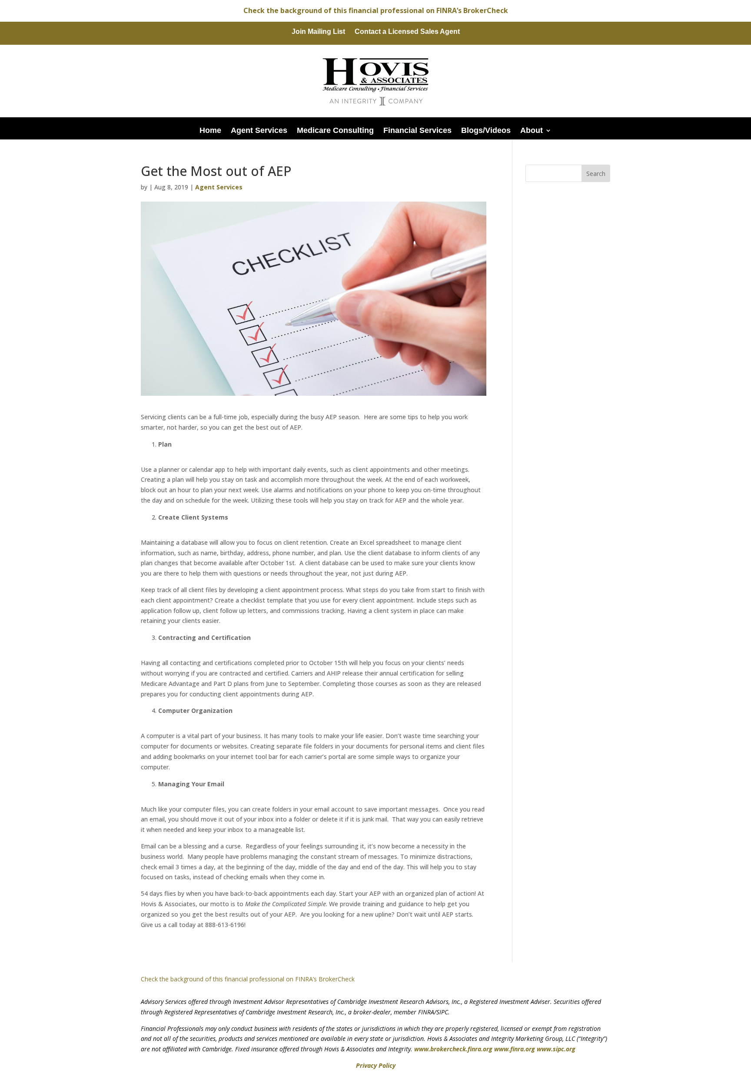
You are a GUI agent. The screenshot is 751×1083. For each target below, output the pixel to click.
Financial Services (417, 130)
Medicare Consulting (335, 130)
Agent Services (259, 130)
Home (210, 130)
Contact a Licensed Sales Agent (407, 32)
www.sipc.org (556, 1049)
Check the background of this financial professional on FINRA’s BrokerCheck (375, 10)
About (531, 130)
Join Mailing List (318, 32)
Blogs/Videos (486, 130)
